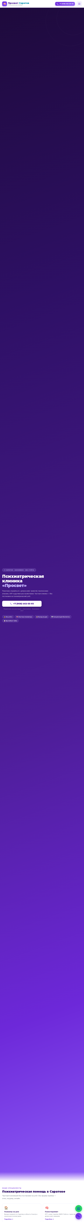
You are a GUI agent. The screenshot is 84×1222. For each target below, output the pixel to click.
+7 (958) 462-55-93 (66, 4)
